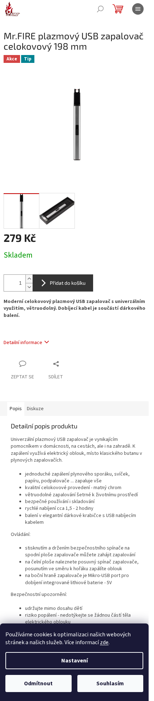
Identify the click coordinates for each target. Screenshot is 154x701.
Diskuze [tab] (35, 408)
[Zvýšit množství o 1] (29, 279)
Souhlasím (110, 683)
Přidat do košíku (68, 283)
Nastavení (74, 661)
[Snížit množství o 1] (29, 287)
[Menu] (138, 9)
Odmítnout (38, 683)
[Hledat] (100, 9)
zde (104, 642)
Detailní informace (23, 342)
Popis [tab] (16, 408)
